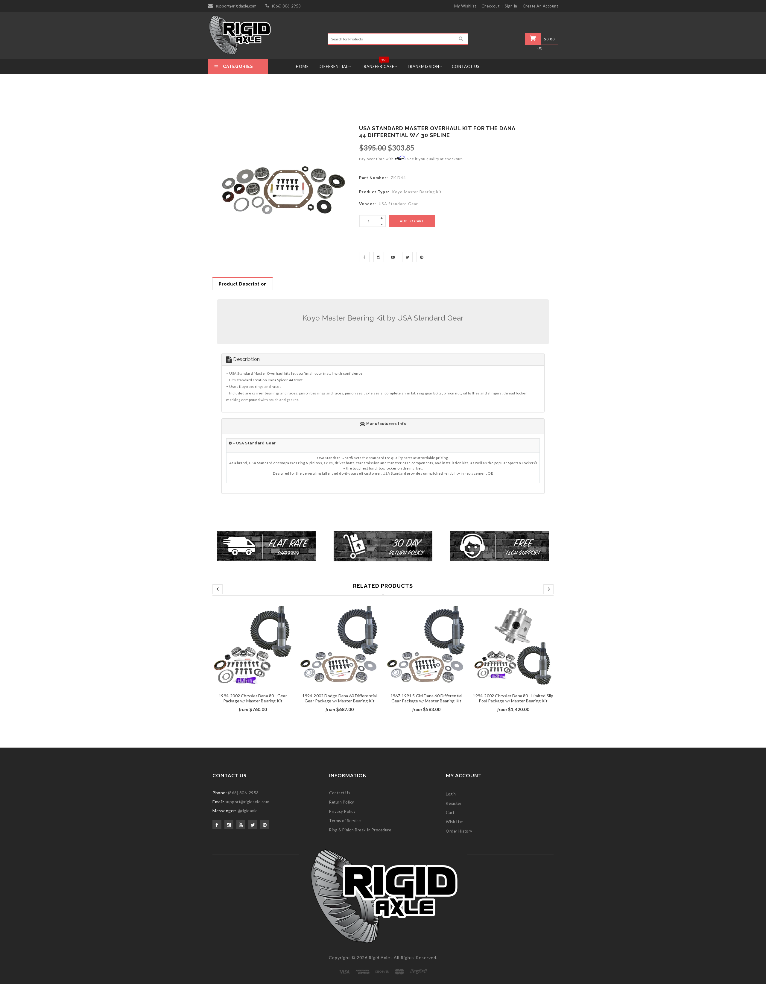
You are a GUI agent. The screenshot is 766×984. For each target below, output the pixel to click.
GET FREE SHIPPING (383, 556)
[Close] (456, 420)
